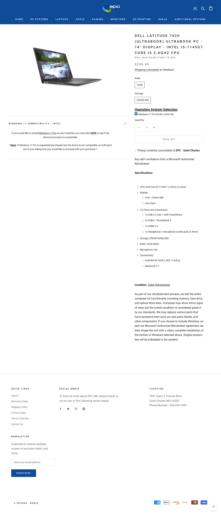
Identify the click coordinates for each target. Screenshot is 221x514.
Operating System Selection (156, 109)
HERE (93, 133)
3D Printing (142, 19)
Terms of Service (20, 418)
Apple (80, 19)
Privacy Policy (18, 412)
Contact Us (17, 424)
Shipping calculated (147, 69)
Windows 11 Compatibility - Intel (35, 123)
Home (19, 19)
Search (15, 395)
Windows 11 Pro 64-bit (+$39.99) (156, 114)
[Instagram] (76, 409)
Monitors (118, 19)
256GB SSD (143, 100)
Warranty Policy (19, 401)
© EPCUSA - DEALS (26, 503)
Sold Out (169, 139)
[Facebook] (60, 409)
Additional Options (190, 19)
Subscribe (23, 473)
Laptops (62, 19)
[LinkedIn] (84, 409)
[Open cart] (210, 8)
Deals (162, 19)
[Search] (203, 8)
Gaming (98, 19)
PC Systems (39, 19)
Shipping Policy (19, 407)
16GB (140, 84)
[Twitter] (68, 409)
